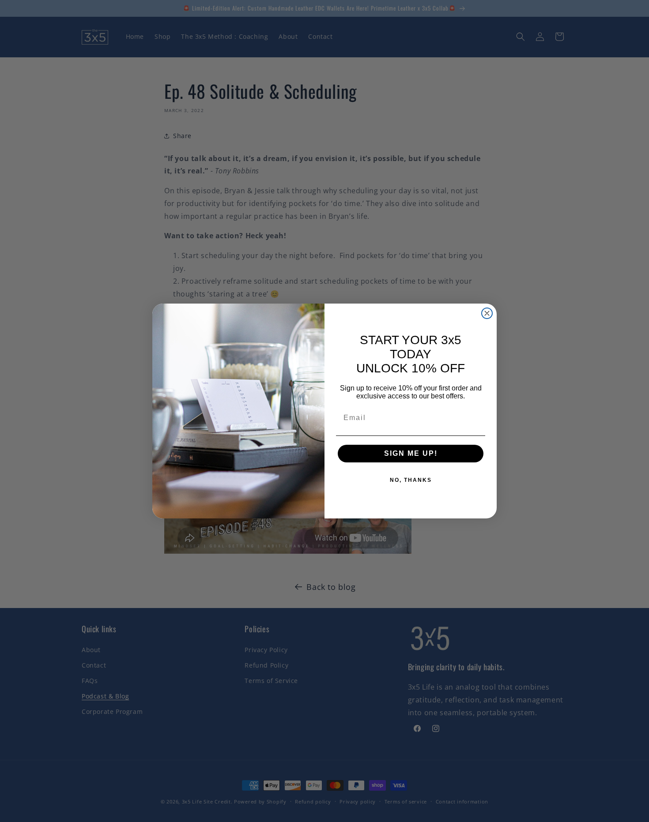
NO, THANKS (411, 480)
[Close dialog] (487, 313)
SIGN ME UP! (411, 453)
